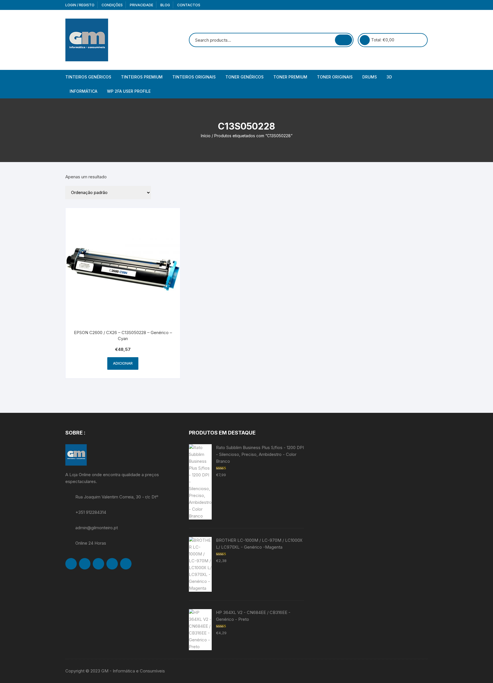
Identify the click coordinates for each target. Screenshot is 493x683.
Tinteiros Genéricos (88, 76)
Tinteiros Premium (142, 76)
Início (206, 135)
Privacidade (141, 5)
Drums (369, 76)
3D (389, 76)
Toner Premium (290, 76)
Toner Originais (335, 76)
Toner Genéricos (244, 76)
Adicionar (123, 363)
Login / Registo (79, 5)
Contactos (188, 5)
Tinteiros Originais (194, 76)
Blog (165, 5)
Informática (83, 91)
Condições (112, 5)
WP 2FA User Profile (129, 91)
